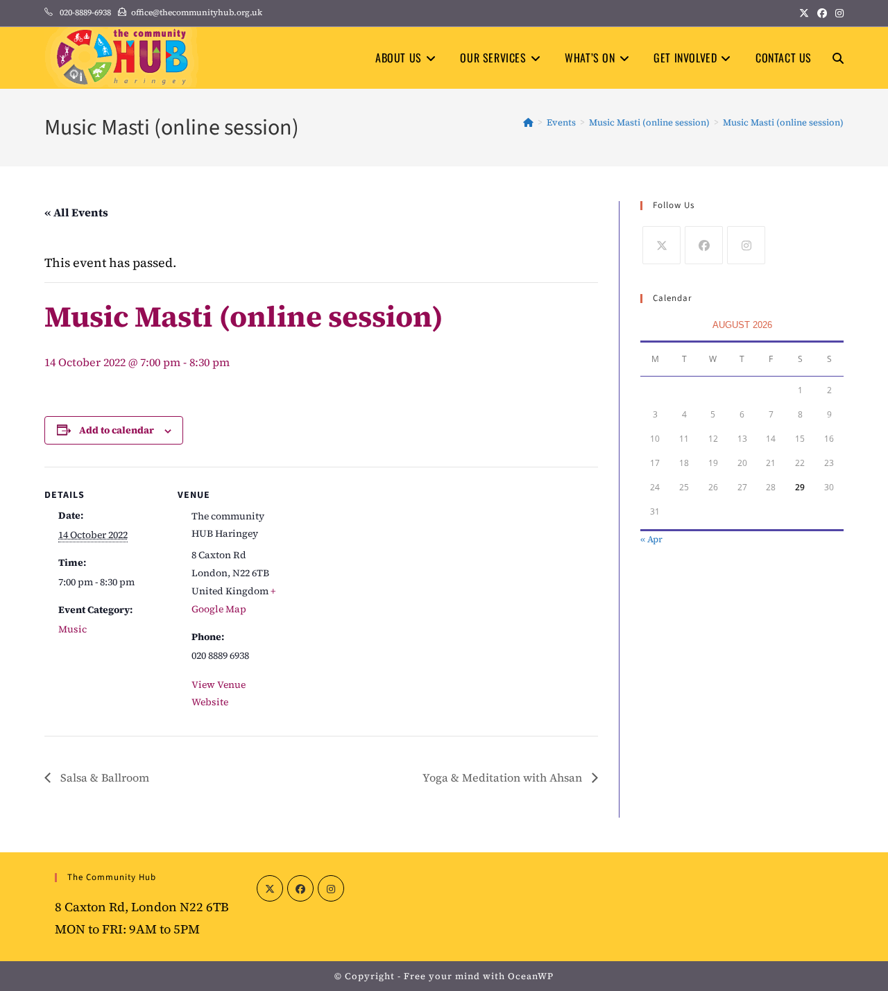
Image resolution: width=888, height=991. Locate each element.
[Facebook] (704, 245)
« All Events (76, 212)
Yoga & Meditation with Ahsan (503, 777)
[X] (661, 245)
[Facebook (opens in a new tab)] (822, 13)
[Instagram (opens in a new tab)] (837, 13)
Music (72, 629)
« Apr (651, 539)
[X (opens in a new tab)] (804, 13)
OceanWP (531, 976)
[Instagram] (746, 245)
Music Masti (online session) (783, 122)
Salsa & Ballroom (103, 777)
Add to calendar (116, 430)
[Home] (528, 122)
